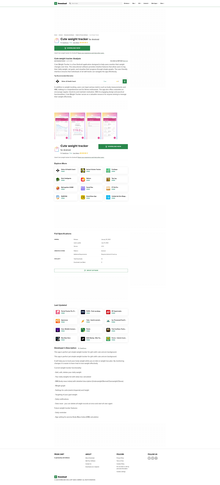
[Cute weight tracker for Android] (56, 40)
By (64, 42)
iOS (139, 3)
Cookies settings (121, 471)
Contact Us (88, 464)
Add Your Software (90, 461)
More (161, 3)
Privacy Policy (120, 458)
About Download (90, 458)
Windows (126, 3)
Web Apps (154, 3)
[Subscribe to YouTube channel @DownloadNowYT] (156, 458)
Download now (73, 48)
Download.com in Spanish (92, 467)
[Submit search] (70, 3)
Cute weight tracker (79, 39)
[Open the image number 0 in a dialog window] (61, 126)
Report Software (92, 270)
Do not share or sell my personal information (123, 467)
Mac (133, 3)
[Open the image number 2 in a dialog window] (93, 126)
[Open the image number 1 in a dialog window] (77, 126)
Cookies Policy (120, 464)
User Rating (76, 42)
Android (146, 3)
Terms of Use (120, 461)
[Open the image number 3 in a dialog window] (109, 126)
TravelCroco (83, 348)
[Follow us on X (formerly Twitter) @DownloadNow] (152, 458)
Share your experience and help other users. (91, 53)
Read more (125, 61)
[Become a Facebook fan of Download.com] (149, 458)
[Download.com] (60, 3)
